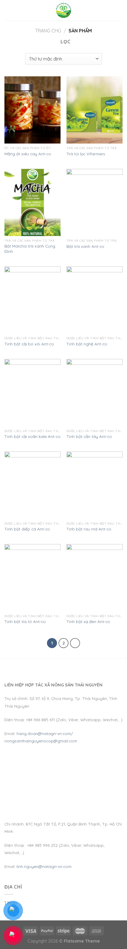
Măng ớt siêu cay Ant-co (27, 153)
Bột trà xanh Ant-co (85, 246)
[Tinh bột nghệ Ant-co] (94, 300)
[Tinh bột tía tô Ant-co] (32, 577)
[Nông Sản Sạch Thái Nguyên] (63, 10)
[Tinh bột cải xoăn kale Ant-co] (32, 392)
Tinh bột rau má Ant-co (88, 528)
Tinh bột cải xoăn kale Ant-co (32, 436)
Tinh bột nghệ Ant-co (86, 343)
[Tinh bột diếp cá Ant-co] (32, 485)
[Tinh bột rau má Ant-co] (94, 485)
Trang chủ (48, 31)
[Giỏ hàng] (120, 10)
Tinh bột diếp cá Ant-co (27, 528)
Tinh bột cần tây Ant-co (89, 436)
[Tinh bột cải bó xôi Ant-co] (32, 300)
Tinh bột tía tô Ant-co (25, 621)
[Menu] (8, 10)
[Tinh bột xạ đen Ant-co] (94, 577)
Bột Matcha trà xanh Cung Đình (29, 248)
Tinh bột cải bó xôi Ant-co (29, 343)
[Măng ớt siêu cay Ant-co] (32, 110)
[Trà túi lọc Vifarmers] (94, 110)
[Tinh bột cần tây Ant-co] (94, 392)
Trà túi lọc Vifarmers (85, 153)
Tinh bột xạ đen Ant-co (88, 621)
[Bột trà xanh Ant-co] (94, 202)
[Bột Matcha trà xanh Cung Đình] (32, 202)
